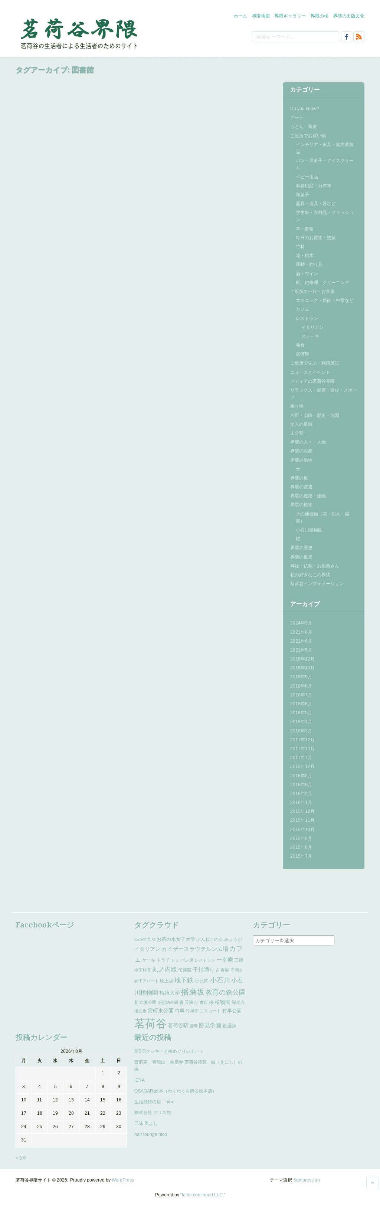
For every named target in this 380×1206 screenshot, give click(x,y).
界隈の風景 (301, 557)
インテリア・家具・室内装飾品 (325, 148)
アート (297, 117)
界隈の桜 (319, 16)
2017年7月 (301, 757)
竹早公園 (232, 1011)
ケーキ (148, 960)
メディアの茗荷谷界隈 (312, 381)
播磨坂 (192, 992)
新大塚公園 (145, 1002)
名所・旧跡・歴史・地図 (314, 415)
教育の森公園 (226, 992)
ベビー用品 (307, 176)
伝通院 (184, 970)
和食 (300, 345)
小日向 (201, 980)
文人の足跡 (301, 424)
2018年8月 (301, 686)
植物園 (222, 1002)
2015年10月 (302, 829)
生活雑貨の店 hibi (153, 1101)
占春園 (222, 970)
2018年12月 (302, 659)
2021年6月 (301, 641)
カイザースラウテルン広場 (194, 949)
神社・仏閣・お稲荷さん (314, 566)
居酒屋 (302, 354)
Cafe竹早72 (144, 939)
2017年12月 (302, 739)
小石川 (220, 980)
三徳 (238, 960)
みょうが (233, 939)
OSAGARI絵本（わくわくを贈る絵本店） (175, 1091)
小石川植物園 (309, 530)
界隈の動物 (301, 460)
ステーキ (310, 336)
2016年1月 (301, 802)
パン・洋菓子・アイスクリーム (325, 164)
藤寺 (194, 1026)
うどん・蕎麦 (303, 126)
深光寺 (238, 1002)
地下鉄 (183, 980)
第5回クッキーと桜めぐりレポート (169, 1051)
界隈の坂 (299, 478)
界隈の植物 (301, 504)
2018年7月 (301, 695)
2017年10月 (302, 748)
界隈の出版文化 (348, 16)
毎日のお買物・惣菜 (316, 237)
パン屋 (187, 960)
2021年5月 (301, 650)
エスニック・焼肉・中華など (325, 300)
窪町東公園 (161, 1011)
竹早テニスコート (203, 1011)
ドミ (175, 960)
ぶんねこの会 (209, 939)
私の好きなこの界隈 (310, 574)
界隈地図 (261, 16)
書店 (204, 1002)
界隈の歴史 (301, 547)
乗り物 (297, 406)
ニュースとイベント (310, 372)
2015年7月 (301, 856)
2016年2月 (301, 793)
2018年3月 (301, 731)
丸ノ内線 (164, 969)
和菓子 (302, 194)
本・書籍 (305, 228)
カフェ (302, 309)
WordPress (123, 1180)
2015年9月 (301, 838)
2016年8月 (301, 775)
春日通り (189, 1002)
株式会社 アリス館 (152, 1112)
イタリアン (312, 327)
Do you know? (304, 108)
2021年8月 (301, 632)
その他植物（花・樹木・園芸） (322, 517)
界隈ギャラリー (290, 16)
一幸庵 (224, 960)
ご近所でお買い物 (308, 135)
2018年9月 (301, 676)
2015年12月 (302, 811)
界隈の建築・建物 (308, 495)
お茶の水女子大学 (176, 939)
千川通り (204, 970)
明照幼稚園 (168, 1002)
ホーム (240, 16)
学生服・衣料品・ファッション (325, 216)
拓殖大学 (169, 993)
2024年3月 (301, 623)
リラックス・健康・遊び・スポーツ (323, 394)
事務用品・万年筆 (313, 185)
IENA (139, 1080)
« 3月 (21, 1158)
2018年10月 (302, 667)
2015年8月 (301, 847)
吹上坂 (166, 980)
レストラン (307, 318)
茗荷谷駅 (178, 1025)
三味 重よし (146, 1123)
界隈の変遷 (301, 487)
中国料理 (142, 970)
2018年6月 (301, 703)
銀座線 (229, 1025)
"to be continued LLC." (202, 1194)
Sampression (306, 1180)
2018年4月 (301, 721)
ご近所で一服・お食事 (312, 291)
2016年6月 (301, 784)
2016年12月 (302, 766)
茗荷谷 (150, 1023)
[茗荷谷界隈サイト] (79, 33)
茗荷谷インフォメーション (317, 583)
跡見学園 (210, 1025)
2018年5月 (301, 712)
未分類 (297, 433)
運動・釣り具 (309, 264)
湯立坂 (140, 1011)
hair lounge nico (150, 1134)
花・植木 (305, 255)
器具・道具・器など (316, 203)
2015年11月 (302, 820)
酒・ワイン (307, 273)
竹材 (300, 246)
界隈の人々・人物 (308, 442)
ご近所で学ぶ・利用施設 (314, 363)
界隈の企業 (301, 451)
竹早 (179, 1011)
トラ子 (163, 960)
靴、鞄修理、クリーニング (322, 282)
